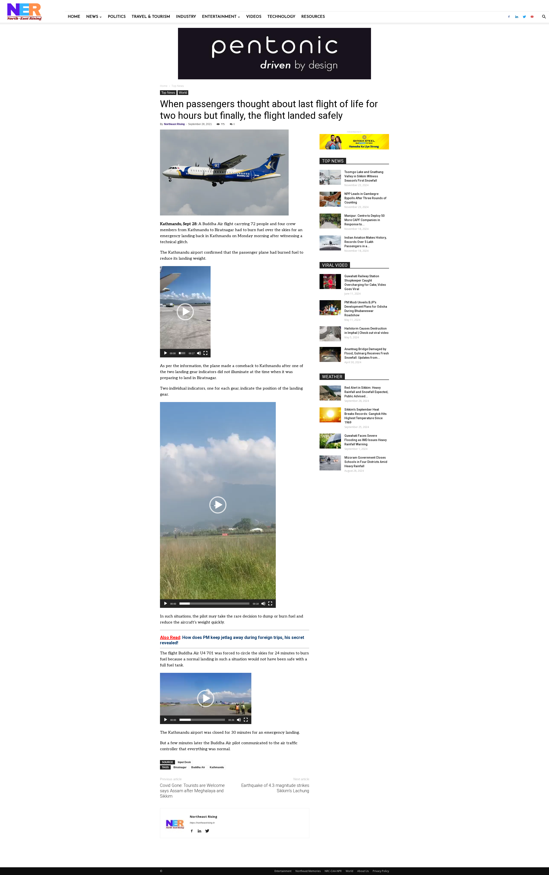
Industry (186, 17)
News (92, 17)
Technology (281, 17)
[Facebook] (509, 17)
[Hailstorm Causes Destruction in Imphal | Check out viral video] (330, 333)
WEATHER (332, 376)
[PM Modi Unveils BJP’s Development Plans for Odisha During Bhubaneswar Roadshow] (330, 307)
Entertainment (219, 17)
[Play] (165, 353)
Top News (168, 92)
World (183, 92)
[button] (544, 17)
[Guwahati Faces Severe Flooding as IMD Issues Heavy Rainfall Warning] (330, 441)
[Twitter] (524, 17)
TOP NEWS (333, 161)
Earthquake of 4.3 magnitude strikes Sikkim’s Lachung (275, 788)
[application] (185, 311)
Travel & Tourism (151, 17)
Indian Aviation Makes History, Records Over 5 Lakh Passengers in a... (365, 242)
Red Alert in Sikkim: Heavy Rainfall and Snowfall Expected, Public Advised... (366, 392)
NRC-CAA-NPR (333, 871)
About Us (363, 871)
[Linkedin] (516, 17)
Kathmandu (217, 767)
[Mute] (199, 353)
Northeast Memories (308, 871)
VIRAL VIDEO (334, 265)
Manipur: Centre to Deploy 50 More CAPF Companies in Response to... (364, 220)
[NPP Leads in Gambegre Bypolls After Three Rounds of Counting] (330, 199)
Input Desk (184, 762)
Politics (117, 17)
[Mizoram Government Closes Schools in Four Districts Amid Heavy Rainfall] (330, 462)
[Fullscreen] (205, 353)
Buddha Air (198, 767)
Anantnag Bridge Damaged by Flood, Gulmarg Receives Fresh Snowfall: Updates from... (366, 353)
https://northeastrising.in (202, 822)
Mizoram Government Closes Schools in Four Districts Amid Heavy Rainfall (365, 462)
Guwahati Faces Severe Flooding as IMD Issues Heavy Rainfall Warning (365, 440)
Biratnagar (180, 767)
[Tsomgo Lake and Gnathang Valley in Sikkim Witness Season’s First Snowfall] (330, 177)
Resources (313, 17)
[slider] (182, 353)
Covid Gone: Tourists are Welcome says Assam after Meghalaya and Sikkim (192, 791)
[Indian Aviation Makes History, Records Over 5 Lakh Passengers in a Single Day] (330, 242)
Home (74, 17)
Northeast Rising (174, 124)
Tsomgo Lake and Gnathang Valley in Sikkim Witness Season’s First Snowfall (363, 176)
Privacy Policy (381, 871)
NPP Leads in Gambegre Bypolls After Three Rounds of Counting (365, 198)
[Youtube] (532, 17)
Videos (253, 17)
